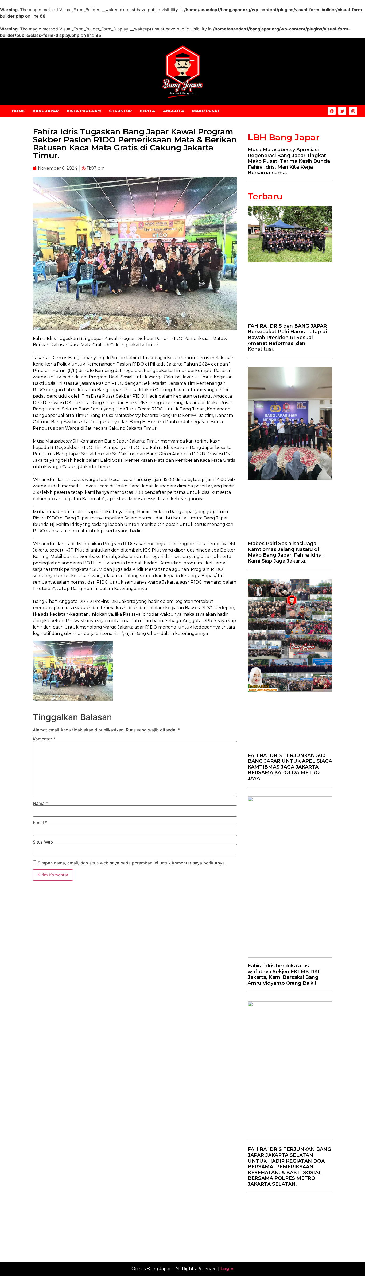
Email (40, 822)
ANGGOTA (173, 110)
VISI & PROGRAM (84, 110)
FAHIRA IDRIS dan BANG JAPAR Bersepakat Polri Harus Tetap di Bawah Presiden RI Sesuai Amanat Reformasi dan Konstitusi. (287, 337)
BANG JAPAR (46, 110)
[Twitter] (342, 111)
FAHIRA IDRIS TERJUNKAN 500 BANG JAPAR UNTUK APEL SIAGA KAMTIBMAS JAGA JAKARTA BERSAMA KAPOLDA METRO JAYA (290, 767)
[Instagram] (353, 111)
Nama (40, 803)
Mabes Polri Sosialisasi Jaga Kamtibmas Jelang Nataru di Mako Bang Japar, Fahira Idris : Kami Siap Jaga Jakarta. (286, 552)
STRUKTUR (120, 110)
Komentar (44, 739)
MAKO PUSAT (206, 110)
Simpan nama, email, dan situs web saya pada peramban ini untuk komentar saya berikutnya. (132, 863)
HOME (18, 110)
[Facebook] (332, 111)
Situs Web (43, 842)
